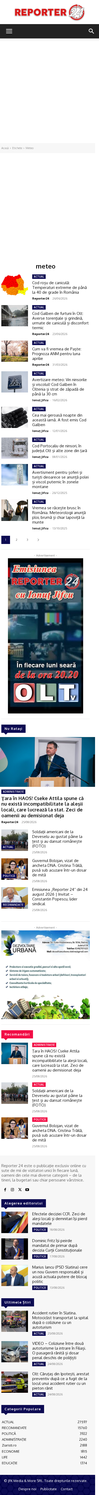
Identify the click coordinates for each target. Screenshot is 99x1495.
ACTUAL (8, 847)
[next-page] (38, 540)
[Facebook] (5, 1190)
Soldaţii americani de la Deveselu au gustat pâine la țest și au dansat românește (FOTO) (57, 839)
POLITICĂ (9, 876)
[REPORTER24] (49, 12)
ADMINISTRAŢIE (13, 791)
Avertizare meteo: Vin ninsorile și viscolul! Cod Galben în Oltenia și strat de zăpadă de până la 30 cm (59, 386)
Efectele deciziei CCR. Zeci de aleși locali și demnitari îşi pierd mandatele (59, 1218)
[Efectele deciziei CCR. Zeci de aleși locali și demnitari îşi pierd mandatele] (14, 1222)
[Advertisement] (49, 90)
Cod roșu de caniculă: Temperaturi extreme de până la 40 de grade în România (59, 287)
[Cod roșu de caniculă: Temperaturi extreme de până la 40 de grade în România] (14, 285)
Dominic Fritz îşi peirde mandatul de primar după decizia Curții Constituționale (57, 1245)
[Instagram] (12, 1190)
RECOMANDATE (13, 905)
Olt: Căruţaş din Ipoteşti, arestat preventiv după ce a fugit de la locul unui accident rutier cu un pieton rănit (60, 1381)
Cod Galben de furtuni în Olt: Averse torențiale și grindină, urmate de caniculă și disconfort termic (60, 320)
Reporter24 (9, 822)
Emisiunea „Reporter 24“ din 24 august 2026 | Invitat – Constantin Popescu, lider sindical (60, 896)
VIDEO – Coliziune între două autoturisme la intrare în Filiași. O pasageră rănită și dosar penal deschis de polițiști (59, 1350)
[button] (9, 31)
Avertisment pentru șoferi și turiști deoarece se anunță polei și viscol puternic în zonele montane (60, 479)
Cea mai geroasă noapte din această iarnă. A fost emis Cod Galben (59, 420)
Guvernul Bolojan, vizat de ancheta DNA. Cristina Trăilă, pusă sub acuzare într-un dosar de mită (59, 867)
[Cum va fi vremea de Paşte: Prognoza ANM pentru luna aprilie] (14, 351)
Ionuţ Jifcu (40, 400)
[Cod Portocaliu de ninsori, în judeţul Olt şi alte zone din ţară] (14, 448)
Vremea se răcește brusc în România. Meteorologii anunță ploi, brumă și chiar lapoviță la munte (59, 515)
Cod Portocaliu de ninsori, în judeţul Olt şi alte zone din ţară (59, 448)
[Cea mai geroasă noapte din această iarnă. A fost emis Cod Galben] (14, 417)
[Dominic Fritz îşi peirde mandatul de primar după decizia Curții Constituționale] (14, 1249)
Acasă (5, 148)
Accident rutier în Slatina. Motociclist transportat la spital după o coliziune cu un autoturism (60, 1320)
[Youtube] (27, 1190)
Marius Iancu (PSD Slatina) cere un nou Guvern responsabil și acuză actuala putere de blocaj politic (60, 1274)
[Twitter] (19, 1190)
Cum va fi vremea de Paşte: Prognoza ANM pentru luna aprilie (56, 353)
